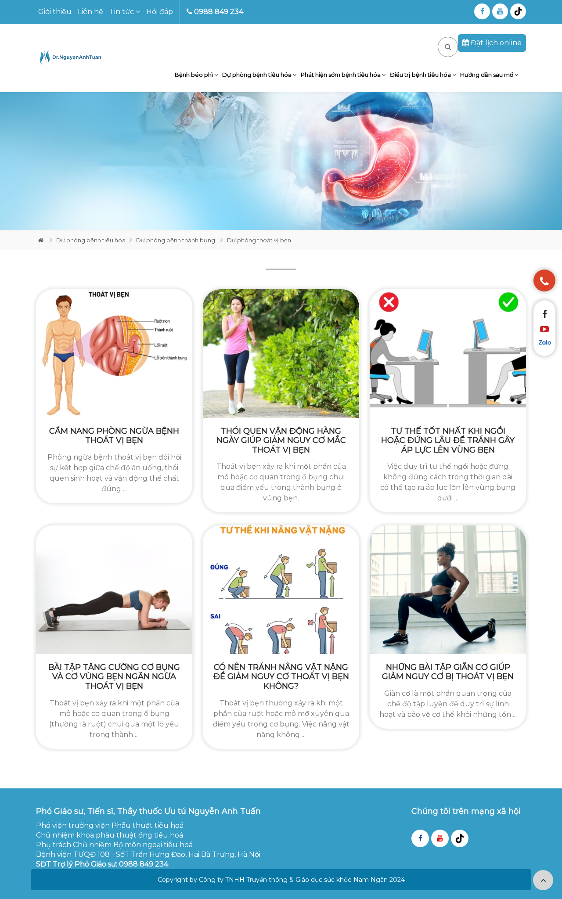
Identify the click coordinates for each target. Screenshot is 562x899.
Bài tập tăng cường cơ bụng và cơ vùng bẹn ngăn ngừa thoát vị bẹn (114, 676)
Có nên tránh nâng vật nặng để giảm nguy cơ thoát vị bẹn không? (281, 676)
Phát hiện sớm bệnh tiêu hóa (341, 74)
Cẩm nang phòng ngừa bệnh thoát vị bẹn (114, 436)
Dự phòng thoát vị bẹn (259, 240)
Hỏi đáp (159, 11)
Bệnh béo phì (194, 74)
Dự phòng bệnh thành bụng (176, 240)
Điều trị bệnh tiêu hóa (421, 74)
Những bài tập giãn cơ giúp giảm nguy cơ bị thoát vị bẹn (448, 672)
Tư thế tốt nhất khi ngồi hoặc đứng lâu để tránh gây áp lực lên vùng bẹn (448, 440)
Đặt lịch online (495, 43)
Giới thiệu (55, 11)
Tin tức (122, 11)
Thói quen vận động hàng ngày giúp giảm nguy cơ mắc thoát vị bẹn (281, 440)
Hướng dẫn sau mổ (487, 74)
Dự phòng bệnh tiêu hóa (257, 74)
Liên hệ (90, 11)
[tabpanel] (281, 161)
